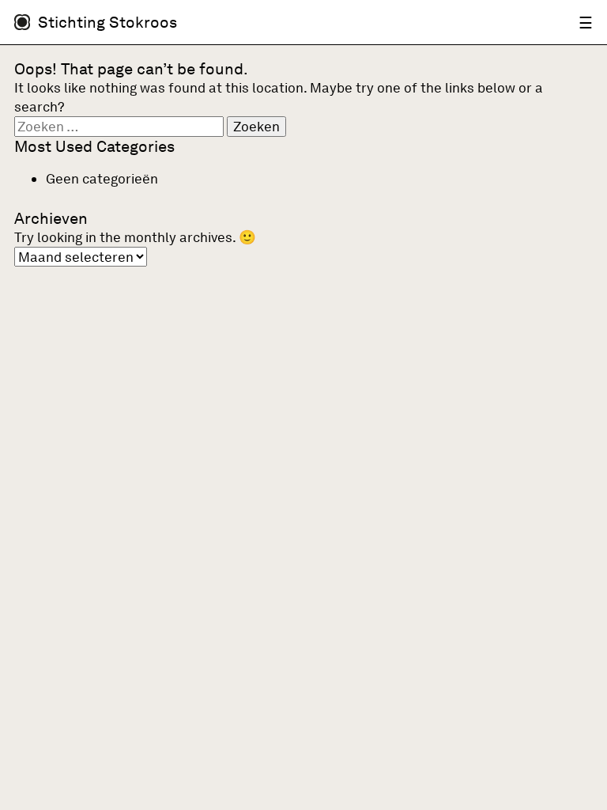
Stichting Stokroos (107, 22)
